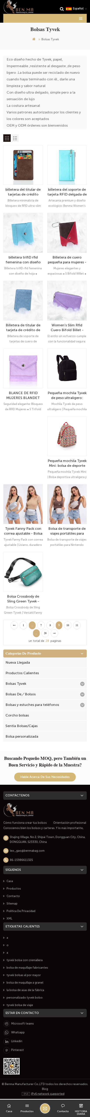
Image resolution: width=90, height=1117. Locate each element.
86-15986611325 (21, 860)
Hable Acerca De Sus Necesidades (45, 777)
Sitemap (12, 903)
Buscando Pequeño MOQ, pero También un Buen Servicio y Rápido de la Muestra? (45, 761)
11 (77, 625)
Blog (45, 1089)
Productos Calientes (22, 673)
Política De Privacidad (21, 911)
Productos (14, 888)
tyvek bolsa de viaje (20, 1005)
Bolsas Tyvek (15, 683)
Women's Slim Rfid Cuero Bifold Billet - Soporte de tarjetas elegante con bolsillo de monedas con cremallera (67, 327)
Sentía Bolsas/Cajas (21, 726)
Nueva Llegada (17, 662)
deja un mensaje (45, 1108)
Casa (10, 881)
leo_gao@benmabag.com (27, 850)
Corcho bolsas (17, 715)
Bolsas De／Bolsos (20, 694)
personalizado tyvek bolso (25, 997)
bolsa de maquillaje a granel (25, 982)
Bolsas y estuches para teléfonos (32, 705)
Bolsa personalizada (21, 736)
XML (9, 918)
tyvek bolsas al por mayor (24, 975)
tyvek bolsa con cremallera (25, 960)
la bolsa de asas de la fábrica (25, 990)
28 (45, 633)
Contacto (13, 896)
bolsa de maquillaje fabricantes (27, 967)
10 (67, 625)
